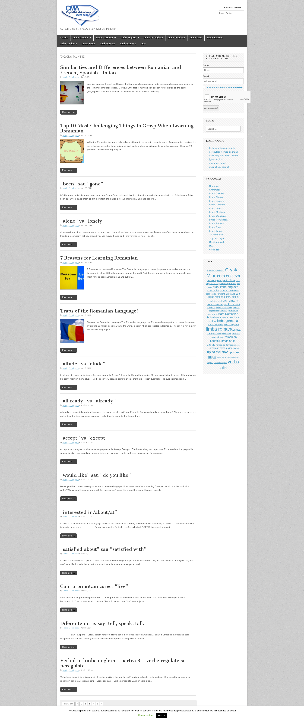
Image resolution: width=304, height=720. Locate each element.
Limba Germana (104, 37)
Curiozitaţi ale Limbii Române (223, 155)
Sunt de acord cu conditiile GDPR (224, 87)
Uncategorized (216, 242)
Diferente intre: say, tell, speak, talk (102, 623)
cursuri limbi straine (224, 308)
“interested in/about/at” (88, 512)
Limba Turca (88, 43)
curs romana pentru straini (223, 304)
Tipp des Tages (216, 238)
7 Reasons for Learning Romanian (99, 258)
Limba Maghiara (68, 43)
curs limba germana (218, 290)
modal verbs (226, 334)
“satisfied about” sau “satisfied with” (103, 549)
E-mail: (206, 76)
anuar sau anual (217, 163)
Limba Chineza (128, 43)
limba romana (220, 329)
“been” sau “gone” (81, 184)
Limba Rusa (196, 37)
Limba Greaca (107, 43)
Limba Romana (80, 37)
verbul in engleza (220, 363)
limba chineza (214, 317)
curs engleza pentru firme (221, 280)
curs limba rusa (214, 301)
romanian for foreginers (228, 345)
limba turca (216, 334)
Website (63, 37)
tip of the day (217, 352)
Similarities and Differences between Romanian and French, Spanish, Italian (120, 70)
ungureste (220, 357)
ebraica (236, 308)
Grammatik (214, 189)
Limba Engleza (128, 37)
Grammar (214, 186)
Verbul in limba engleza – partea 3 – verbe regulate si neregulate (122, 663)
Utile (143, 43)
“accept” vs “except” (84, 438)
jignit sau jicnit (216, 159)
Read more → (68, 112)
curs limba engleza (225, 287)
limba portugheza (231, 324)
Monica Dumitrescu (71, 77)
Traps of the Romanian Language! (99, 311)
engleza (212, 311)
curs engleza (228, 276)
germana (223, 311)
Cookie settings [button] (146, 715)
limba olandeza (215, 324)
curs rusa (211, 308)
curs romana (229, 300)
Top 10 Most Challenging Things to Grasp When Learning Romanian (126, 128)
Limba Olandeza (176, 37)
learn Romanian (228, 314)
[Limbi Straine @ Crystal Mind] (80, 13)
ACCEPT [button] (161, 715)
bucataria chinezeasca (216, 271)
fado (217, 311)
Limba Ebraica (214, 37)
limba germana (227, 320)
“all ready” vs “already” (88, 401)
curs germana (229, 283)
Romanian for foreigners (221, 348)
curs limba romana (225, 294)
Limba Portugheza (153, 37)
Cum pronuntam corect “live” (94, 586)
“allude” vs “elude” (82, 364)
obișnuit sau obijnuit (219, 167)
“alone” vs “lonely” (82, 221)
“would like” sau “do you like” (95, 475)
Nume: (206, 65)
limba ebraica (227, 317)
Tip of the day (216, 234)
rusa (237, 348)
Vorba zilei (214, 249)
